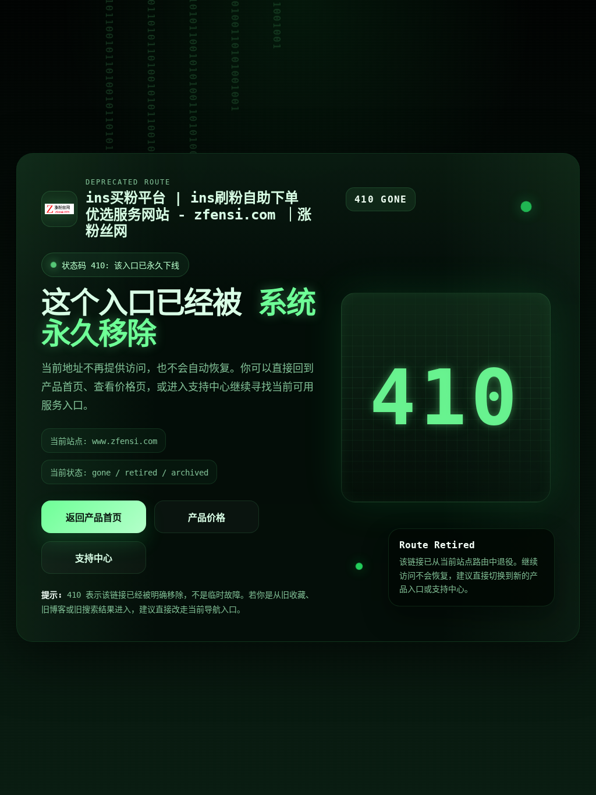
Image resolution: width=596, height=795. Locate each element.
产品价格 (206, 517)
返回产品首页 (94, 517)
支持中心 (93, 558)
